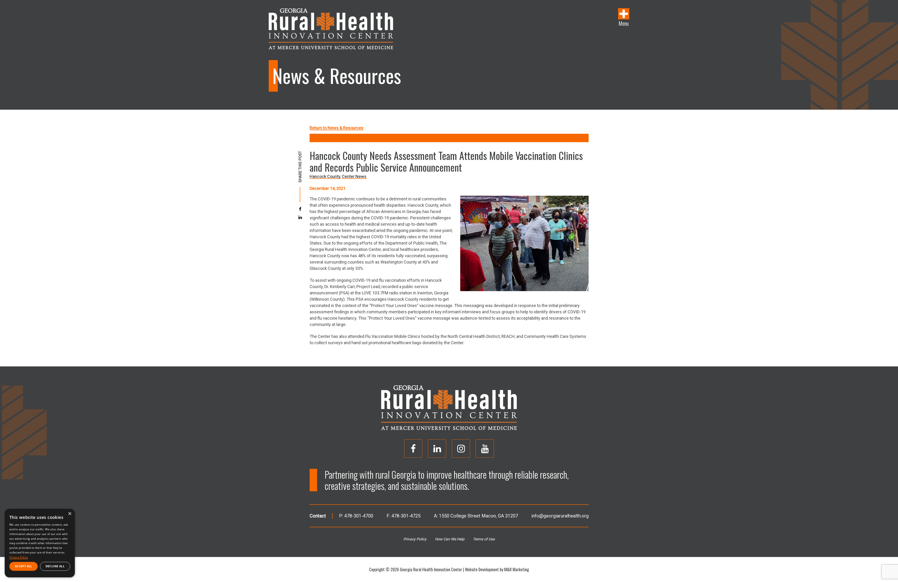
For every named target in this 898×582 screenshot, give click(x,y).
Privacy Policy (415, 539)
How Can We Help (449, 539)
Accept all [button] (23, 566)
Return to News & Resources (336, 127)
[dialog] (40, 543)
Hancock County (325, 176)
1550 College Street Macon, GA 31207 (478, 516)
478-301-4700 (358, 516)
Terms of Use (484, 539)
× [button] (69, 514)
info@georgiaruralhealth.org (560, 516)
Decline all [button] (55, 566)
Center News (354, 176)
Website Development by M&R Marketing (497, 569)
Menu (624, 23)
